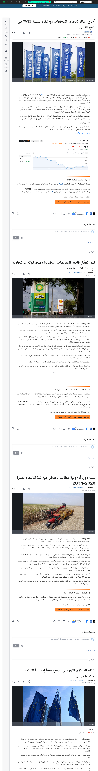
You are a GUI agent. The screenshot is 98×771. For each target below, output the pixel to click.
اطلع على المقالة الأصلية (82, 133)
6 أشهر (74, 153)
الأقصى (61, 153)
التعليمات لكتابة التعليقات (90, 242)
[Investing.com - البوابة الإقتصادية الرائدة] (87, 2)
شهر (78, 153)
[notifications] (7, 2)
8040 (43, 95)
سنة (70, 153)
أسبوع (82, 153)
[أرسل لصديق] (59, 213)
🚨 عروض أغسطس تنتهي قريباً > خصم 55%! (39, 2)
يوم (86, 153)
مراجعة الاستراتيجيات (57, 143)
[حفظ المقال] (24, 33)
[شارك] (29, 33)
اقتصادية (80, 32)
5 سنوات (66, 153)
